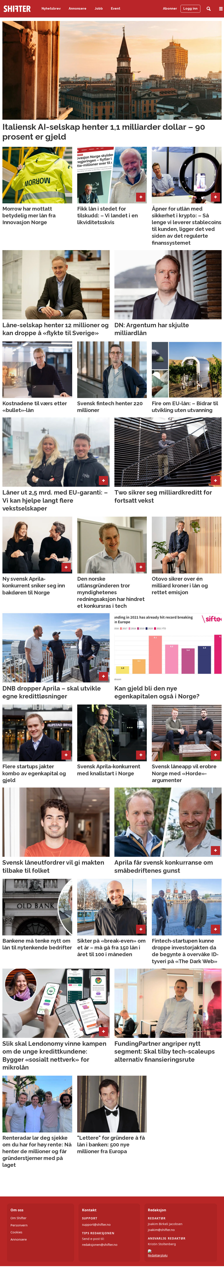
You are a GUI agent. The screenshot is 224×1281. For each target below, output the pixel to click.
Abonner (170, 8)
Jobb (99, 8)
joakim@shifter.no (161, 1230)
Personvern (19, 1225)
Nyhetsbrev (51, 8)
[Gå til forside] (17, 8)
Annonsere (77, 8)
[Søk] (209, 9)
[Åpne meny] (221, 8)
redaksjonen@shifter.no (99, 1245)
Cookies (16, 1232)
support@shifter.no (96, 1224)
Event (115, 8)
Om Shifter (18, 1218)
